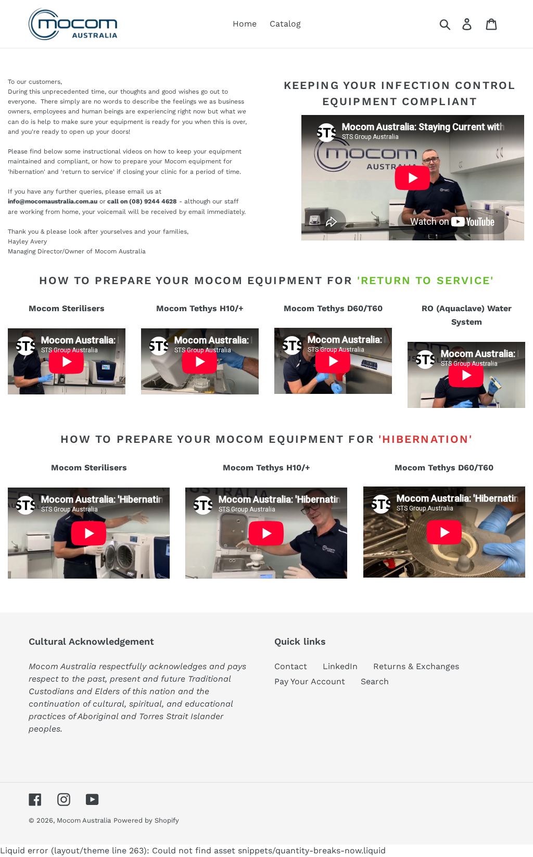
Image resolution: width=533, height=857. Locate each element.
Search (375, 681)
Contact (290, 666)
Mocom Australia (84, 820)
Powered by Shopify (146, 820)
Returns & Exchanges (416, 666)
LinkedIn (340, 666)
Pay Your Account (309, 681)
